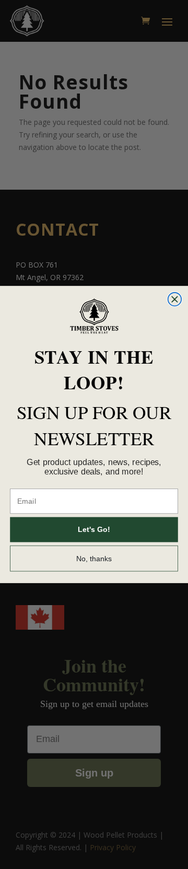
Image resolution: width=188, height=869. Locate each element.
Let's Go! (94, 530)
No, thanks (94, 558)
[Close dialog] (175, 299)
